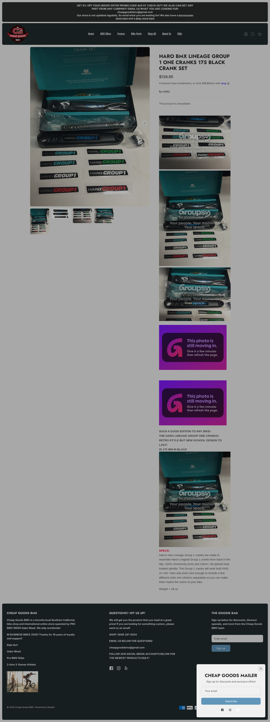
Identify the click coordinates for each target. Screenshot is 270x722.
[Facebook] (222, 710)
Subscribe (231, 701)
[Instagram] (230, 710)
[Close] (261, 668)
